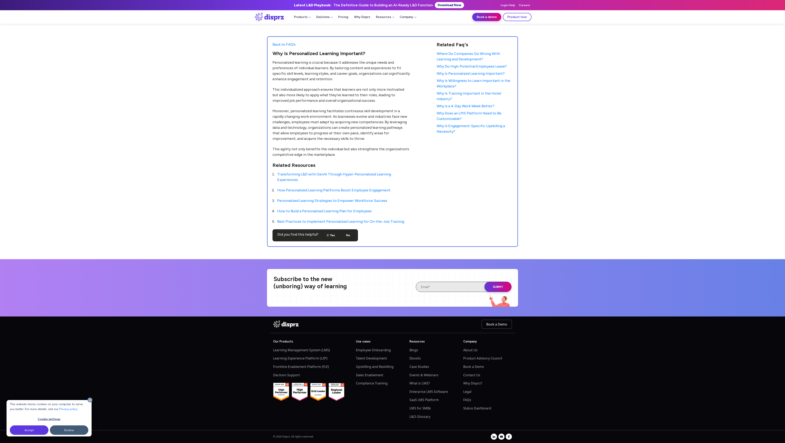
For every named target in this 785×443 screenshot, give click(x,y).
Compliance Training (372, 383)
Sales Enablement (369, 375)
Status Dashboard (477, 408)
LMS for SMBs (420, 408)
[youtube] (501, 436)
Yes (332, 235)
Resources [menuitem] (383, 17)
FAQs (467, 400)
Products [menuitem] (300, 17)
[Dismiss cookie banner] (90, 400)
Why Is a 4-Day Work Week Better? (465, 106)
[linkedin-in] (493, 436)
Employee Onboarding (373, 350)
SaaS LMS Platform (424, 400)
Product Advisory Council (482, 358)
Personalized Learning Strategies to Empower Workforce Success (332, 200)
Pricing (343, 17)
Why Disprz (362, 17)
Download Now (449, 5)
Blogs (413, 350)
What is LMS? (419, 383)
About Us (470, 350)
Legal (467, 391)
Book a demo (487, 17)
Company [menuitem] (406, 17)
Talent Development (371, 358)
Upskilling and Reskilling (375, 366)
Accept (29, 430)
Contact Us (471, 375)
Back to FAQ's (284, 44)
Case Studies (419, 366)
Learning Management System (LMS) (301, 350)
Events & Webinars (423, 375)
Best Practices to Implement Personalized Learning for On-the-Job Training (340, 221)
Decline (69, 430)
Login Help (508, 5)
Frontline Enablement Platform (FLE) (301, 366)
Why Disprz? (472, 383)
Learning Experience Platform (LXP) (300, 358)
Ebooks (415, 358)
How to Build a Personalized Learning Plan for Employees (324, 211)
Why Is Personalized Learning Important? (471, 73)
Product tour (517, 17)
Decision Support (286, 375)
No (347, 235)
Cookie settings (49, 419)
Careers (524, 5)
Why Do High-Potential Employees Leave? (472, 66)
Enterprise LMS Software (428, 391)
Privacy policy (68, 409)
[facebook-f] (509, 436)
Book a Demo (496, 324)
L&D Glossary (419, 416)
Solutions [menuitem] (323, 17)
